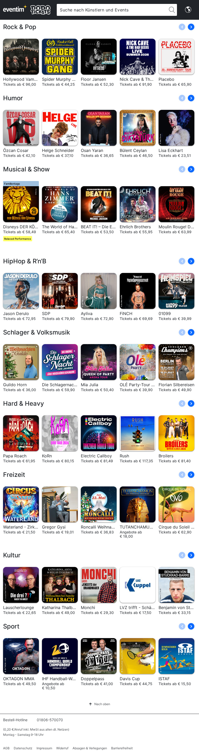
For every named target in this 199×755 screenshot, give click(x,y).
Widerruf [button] (62, 748)
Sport (11, 626)
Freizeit (14, 474)
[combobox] (112, 10)
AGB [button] (6, 748)
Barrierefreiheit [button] (122, 748)
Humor (13, 98)
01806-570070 (50, 720)
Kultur (11, 555)
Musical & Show (26, 169)
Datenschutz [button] (23, 748)
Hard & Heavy (23, 403)
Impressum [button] (44, 748)
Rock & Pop (19, 27)
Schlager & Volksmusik (36, 332)
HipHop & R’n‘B (24, 261)
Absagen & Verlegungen (90, 748)
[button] (191, 27)
